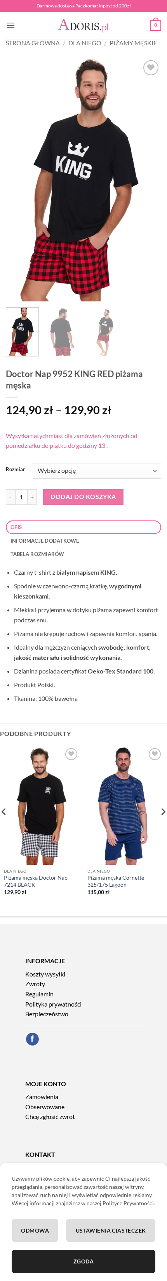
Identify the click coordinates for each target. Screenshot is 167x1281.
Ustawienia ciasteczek (111, 1230)
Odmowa (35, 1230)
